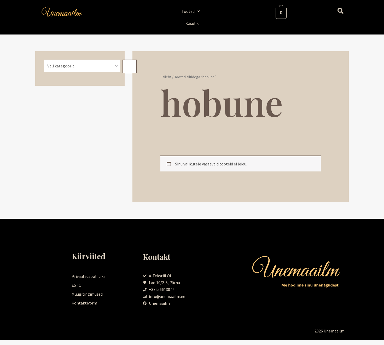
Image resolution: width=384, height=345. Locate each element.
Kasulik (192, 23)
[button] (192, 11)
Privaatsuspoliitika (89, 276)
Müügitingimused (87, 294)
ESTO (77, 285)
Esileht (165, 76)
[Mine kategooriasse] (130, 66)
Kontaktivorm (84, 303)
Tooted (188, 11)
